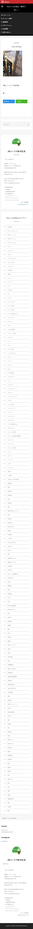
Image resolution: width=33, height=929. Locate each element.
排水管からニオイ (12, 609)
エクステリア (11, 266)
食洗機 (9, 806)
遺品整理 (10, 759)
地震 (9, 515)
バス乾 (9, 400)
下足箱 (9, 471)
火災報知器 (10, 692)
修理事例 (5, 22)
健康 (9, 487)
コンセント (10, 337)
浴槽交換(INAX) (11, 684)
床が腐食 (10, 566)
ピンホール (10, 412)
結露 (9, 720)
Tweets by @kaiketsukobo (7, 832)
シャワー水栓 (11, 349)
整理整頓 (10, 621)
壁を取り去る (11, 526)
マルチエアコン (11, 428)
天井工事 (10, 546)
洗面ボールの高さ (12, 668)
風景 (9, 802)
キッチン (10, 298)
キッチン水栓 (11, 309)
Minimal (13, 925)
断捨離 (9, 625)
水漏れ (9, 649)
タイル (9, 369)
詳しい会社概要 (24, 202)
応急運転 (10, 593)
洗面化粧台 (10, 672)
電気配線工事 (11, 799)
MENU (6, 2)
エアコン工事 (11, 262)
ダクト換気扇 (11, 373)
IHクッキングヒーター (13, 231)
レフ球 (9, 463)
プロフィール (6, 15)
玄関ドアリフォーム (12, 704)
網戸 (9, 728)
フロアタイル (11, 420)
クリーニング (11, 317)
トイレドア (10, 384)
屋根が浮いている (12, 562)
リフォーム (10, 459)
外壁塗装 (10, 534)
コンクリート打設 (12, 333)
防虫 (9, 783)
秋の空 (9, 716)
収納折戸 (10, 503)
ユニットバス (11, 444)
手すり (9, 597)
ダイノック (10, 365)
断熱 (9, 629)
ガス (9, 286)
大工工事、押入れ (12, 542)
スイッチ (10, 361)
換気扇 (9, 617)
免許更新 (10, 491)
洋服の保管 (10, 657)
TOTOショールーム (12, 238)
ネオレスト (10, 392)
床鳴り (9, 582)
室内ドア (10, 550)
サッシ (9, 345)
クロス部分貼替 (11, 329)
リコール (10, 455)
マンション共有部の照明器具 (14, 436)
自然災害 (10, 731)
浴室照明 (10, 680)
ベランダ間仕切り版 (12, 424)
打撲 (9, 601)
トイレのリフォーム (12, 388)
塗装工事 (10, 518)
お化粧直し (10, 270)
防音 (9, 787)
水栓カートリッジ (12, 645)
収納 (9, 499)
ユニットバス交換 (12, 447)
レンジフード (11, 467)
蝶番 (9, 735)
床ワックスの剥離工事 (13, 574)
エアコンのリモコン (12, 258)
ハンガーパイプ (11, 408)
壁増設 (9, 530)
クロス (9, 325)
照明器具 (10, 700)
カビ (9, 294)
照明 (9, 696)
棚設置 (9, 641)
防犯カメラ (10, 779)
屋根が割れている (12, 558)
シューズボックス (12, 353)
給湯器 (9, 724)
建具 (9, 589)
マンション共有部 (12, 432)
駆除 (9, 810)
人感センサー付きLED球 (13, 479)
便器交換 (10, 483)
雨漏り (9, 795)
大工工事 (10, 538)
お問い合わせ (6, 32)
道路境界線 (10, 755)
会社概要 (5, 28)
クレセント (10, 321)
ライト (9, 451)
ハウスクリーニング (12, 396)
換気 (9, 613)
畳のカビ (10, 708)
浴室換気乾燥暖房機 (12, 676)
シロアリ (10, 357)
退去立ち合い (11, 743)
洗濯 (9, 660)
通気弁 (9, 751)
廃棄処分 (10, 586)
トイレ (9, 380)
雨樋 (9, 791)
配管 (9, 763)
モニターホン (11, 440)
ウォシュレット (11, 250)
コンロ (9, 341)
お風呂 (9, 274)
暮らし (9, 633)
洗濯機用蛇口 (11, 664)
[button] (2, 2)
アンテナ (10, 246)
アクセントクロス (12, 242)
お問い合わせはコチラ (23, 204)
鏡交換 (9, 767)
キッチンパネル (11, 302)
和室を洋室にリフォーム (13, 511)
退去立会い (10, 747)
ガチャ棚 (10, 290)
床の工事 (10, 570)
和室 (9, 507)
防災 (9, 775)
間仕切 (9, 771)
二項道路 (10, 475)
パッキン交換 (11, 404)
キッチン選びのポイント (13, 313)
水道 (9, 653)
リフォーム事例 (7, 18)
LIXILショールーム (12, 234)
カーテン (10, 278)
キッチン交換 (11, 305)
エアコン (10, 254)
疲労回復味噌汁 (11, 712)
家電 (9, 554)
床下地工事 (10, 578)
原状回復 (10, 495)
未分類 (9, 637)
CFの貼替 (10, 227)
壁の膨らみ (10, 522)
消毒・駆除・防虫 (12, 688)
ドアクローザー (11, 376)
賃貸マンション (11, 739)
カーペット (10, 282)
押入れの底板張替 (12, 605)
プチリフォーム (7, 25)
